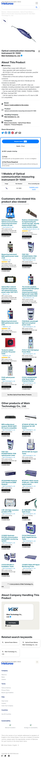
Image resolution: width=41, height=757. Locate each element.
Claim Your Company (7, 705)
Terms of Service (6, 688)
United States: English (10, 745)
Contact (3, 703)
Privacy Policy (5, 690)
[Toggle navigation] (36, 3)
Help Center (4, 701)
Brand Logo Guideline (7, 692)
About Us (4, 674)
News (3, 677)
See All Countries (6, 714)
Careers (3, 679)
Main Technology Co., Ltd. (10, 56)
